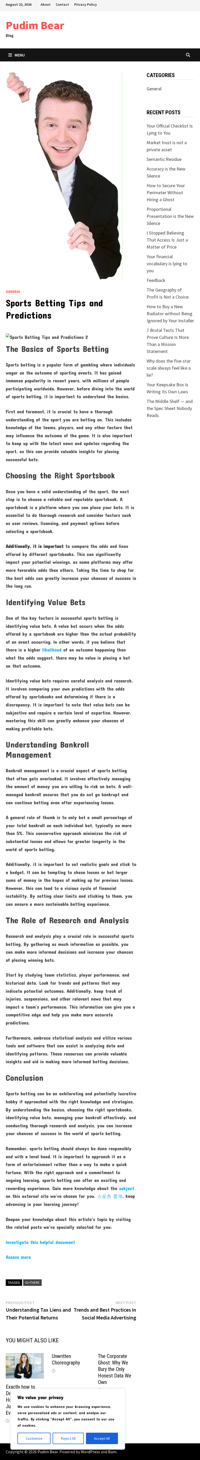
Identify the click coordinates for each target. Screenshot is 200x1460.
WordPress (90, 1451)
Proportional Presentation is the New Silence (170, 216)
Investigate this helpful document (40, 1242)
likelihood (51, 650)
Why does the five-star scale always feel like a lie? (169, 368)
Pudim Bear (35, 25)
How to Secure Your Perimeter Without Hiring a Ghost (166, 192)
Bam (112, 1451)
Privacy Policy (85, 4)
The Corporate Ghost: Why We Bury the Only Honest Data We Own (114, 1369)
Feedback (156, 280)
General (13, 291)
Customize (34, 1438)
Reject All (68, 1438)
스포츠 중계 (109, 1196)
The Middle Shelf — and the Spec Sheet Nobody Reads (170, 408)
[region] (67, 1419)
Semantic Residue (164, 159)
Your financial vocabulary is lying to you (167, 264)
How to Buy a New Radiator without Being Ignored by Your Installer (170, 314)
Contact (62, 4)
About (46, 4)
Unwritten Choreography (66, 1359)
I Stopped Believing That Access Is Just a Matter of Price (167, 240)
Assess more (18, 1257)
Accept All (102, 1438)
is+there (32, 1282)
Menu (20, 55)
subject (126, 1188)
